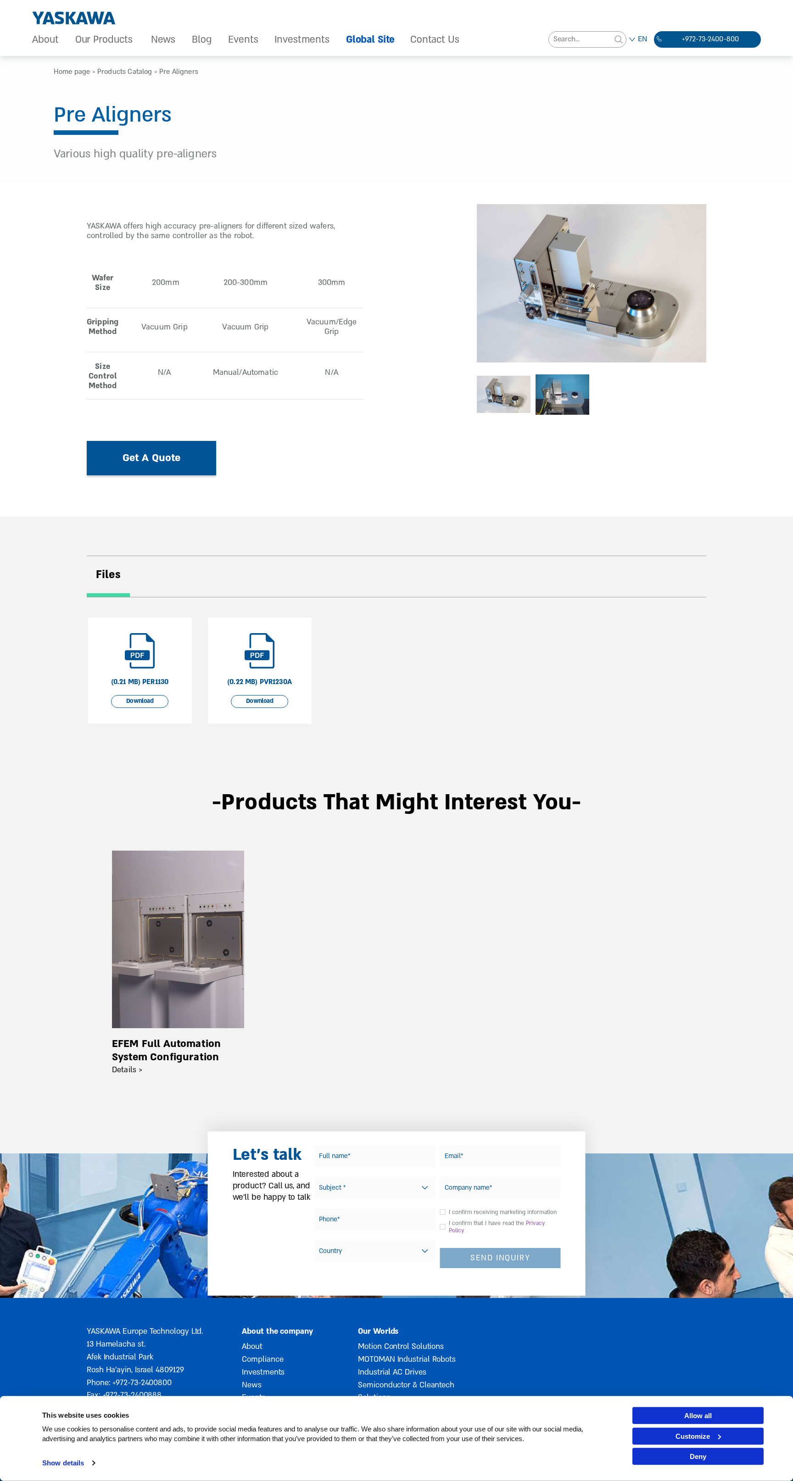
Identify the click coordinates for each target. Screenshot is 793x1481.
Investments (301, 39)
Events (243, 39)
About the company (277, 1331)
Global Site (370, 39)
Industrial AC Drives (392, 1372)
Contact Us (434, 39)
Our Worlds (378, 1331)
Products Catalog (124, 71)
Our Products (104, 39)
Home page (72, 71)
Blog (202, 39)
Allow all (698, 1416)
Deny (698, 1456)
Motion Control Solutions (401, 1346)
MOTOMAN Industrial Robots (407, 1359)
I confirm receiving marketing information (503, 1212)
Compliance (262, 1359)
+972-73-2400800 (142, 1382)
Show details (63, 1463)
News (163, 39)
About (45, 39)
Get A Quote (152, 458)
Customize (693, 1436)
